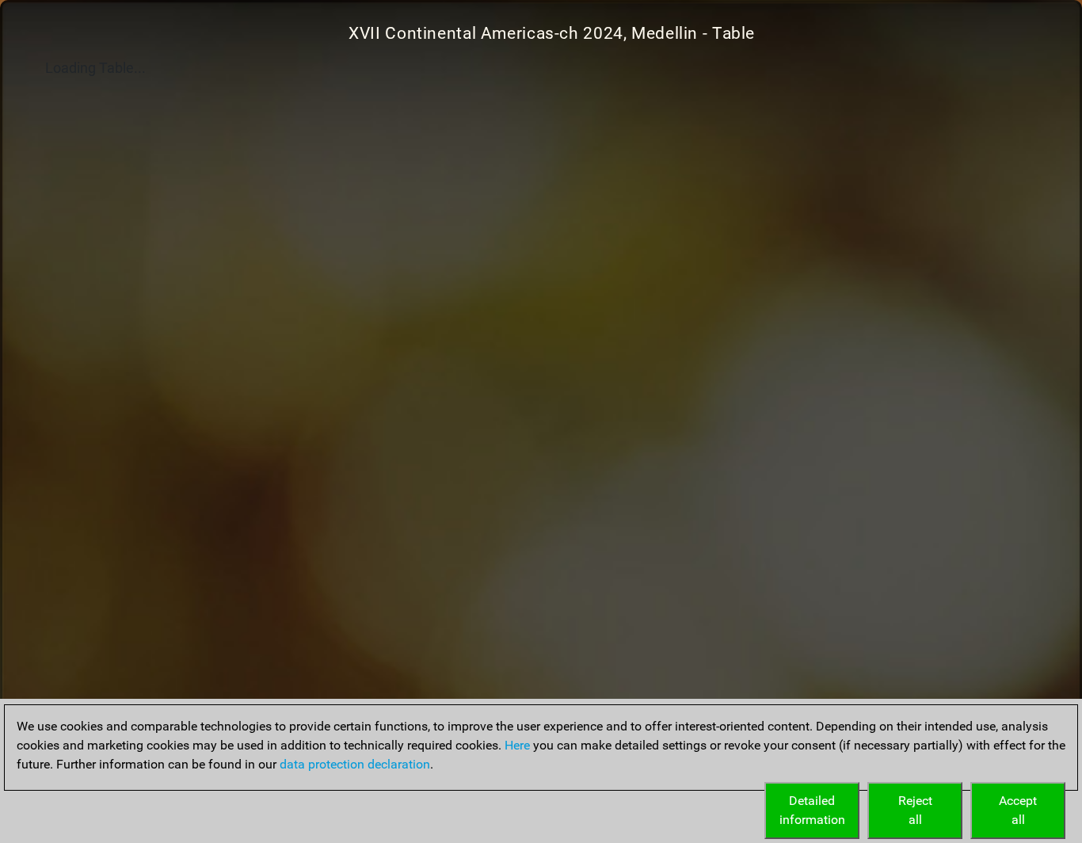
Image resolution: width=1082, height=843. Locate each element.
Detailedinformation (812, 810)
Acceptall (1018, 810)
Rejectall (915, 810)
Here (517, 745)
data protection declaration (355, 764)
